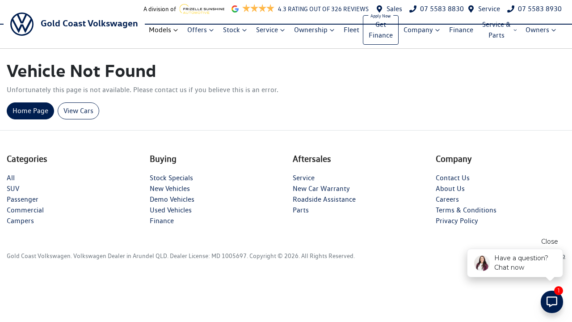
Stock (231, 29)
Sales (394, 8)
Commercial (25, 210)
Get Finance (381, 29)
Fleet (351, 29)
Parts (301, 210)
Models (160, 29)
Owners (537, 29)
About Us (450, 188)
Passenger (22, 199)
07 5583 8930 (540, 8)
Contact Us (453, 178)
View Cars (78, 110)
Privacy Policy (457, 220)
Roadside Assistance (324, 199)
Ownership (311, 29)
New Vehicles (170, 188)
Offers (197, 29)
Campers (20, 220)
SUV (13, 188)
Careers (447, 199)
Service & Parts (496, 29)
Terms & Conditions (466, 210)
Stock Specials (171, 178)
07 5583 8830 (442, 8)
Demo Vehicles (172, 199)
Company (418, 29)
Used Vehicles (171, 210)
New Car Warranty (321, 188)
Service (489, 8)
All (11, 178)
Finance (461, 29)
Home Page (30, 110)
